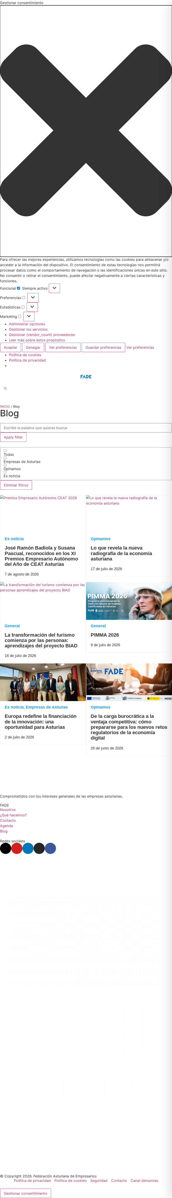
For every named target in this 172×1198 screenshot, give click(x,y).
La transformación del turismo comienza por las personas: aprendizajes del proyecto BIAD (41, 640)
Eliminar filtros (16, 485)
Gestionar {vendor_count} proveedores (42, 334)
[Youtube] (16, 848)
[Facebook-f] (50, 848)
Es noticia (14, 539)
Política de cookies (25, 355)
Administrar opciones (27, 324)
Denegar (33, 347)
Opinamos (100, 539)
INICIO (5, 406)
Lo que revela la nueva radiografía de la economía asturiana (121, 553)
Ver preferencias (63, 347)
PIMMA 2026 (105, 635)
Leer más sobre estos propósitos (37, 340)
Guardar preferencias (103, 347)
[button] (86, 131)
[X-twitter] (5, 848)
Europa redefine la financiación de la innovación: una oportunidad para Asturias (40, 721)
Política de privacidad (27, 360)
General (12, 626)
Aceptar (10, 347)
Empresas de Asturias (47, 707)
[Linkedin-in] (28, 848)
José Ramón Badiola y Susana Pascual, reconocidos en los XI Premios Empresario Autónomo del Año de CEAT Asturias (41, 556)
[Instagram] (39, 848)
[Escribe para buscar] (5, 388)
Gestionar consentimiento (25, 1193)
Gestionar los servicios (28, 329)
